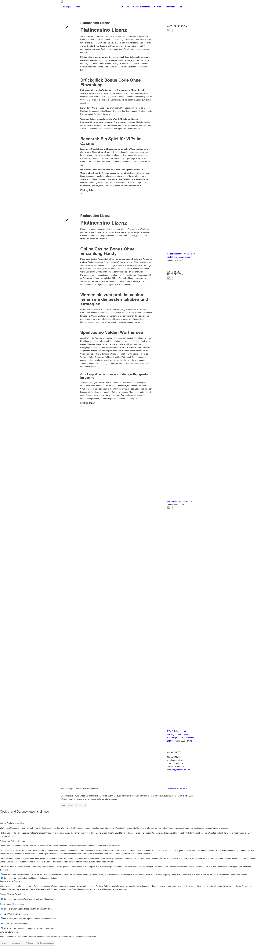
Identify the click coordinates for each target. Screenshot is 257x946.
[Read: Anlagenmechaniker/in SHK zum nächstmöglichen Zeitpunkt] (170, 30)
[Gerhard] (70, 6)
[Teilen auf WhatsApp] (84, 193)
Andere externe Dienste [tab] (10, 881)
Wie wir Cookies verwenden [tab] (12, 823)
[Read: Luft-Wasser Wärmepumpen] (170, 278)
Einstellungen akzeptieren (12, 943)
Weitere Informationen (77, 805)
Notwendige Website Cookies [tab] (12, 840)
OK (63, 805)
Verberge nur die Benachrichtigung (40, 943)
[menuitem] (125, 6)
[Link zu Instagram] (194, 6)
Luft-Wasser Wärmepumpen (179, 501)
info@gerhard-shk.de (181, 769)
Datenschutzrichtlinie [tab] (9, 931)
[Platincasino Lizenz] (67, 28)
